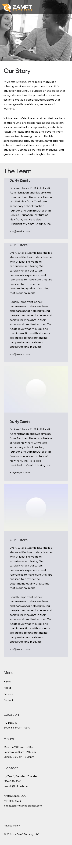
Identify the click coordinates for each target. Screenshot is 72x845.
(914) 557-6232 (12, 800)
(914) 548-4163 (12, 781)
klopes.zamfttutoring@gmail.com (23, 805)
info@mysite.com (20, 231)
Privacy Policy (12, 825)
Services (8, 694)
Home (7, 681)
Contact (8, 700)
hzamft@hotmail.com (16, 786)
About (7, 687)
